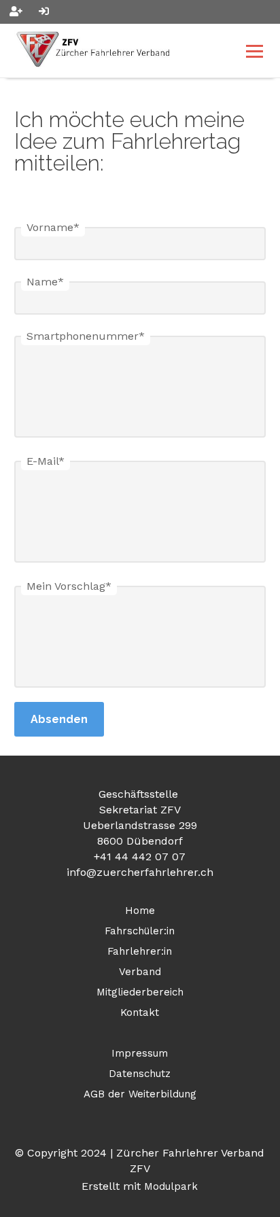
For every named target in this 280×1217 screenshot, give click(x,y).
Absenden (59, 719)
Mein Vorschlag (69, 586)
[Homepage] (115, 50)
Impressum (139, 1053)
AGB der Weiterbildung (140, 1094)
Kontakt (139, 1012)
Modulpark (171, 1186)
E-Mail (46, 461)
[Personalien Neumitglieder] (16, 12)
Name (45, 281)
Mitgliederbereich (140, 992)
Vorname (53, 227)
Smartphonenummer (86, 336)
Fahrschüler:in (140, 931)
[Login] (44, 12)
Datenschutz (140, 1074)
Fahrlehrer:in (139, 951)
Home (140, 910)
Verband (140, 972)
